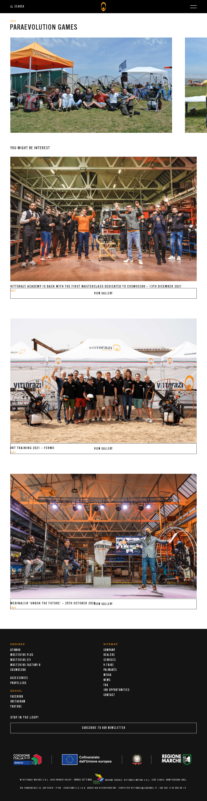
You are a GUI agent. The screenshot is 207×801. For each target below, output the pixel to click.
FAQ (106, 685)
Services (110, 660)
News (107, 680)
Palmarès (110, 670)
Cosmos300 (18, 670)
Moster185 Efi (20, 660)
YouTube (16, 706)
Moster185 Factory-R (25, 665)
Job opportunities (117, 690)
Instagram (17, 701)
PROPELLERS (18, 683)
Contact (109, 695)
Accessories (19, 678)
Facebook (16, 696)
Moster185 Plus (22, 655)
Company (109, 650)
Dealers (109, 655)
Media (108, 675)
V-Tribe (109, 665)
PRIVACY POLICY (64, 780)
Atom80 (15, 650)
